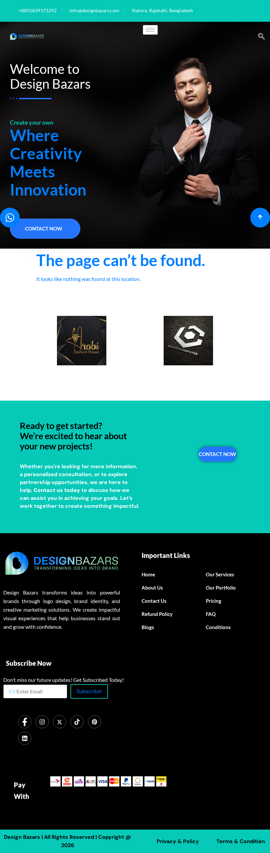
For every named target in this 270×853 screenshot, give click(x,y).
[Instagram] (42, 721)
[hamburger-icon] (150, 30)
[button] (261, 37)
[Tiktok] (77, 721)
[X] (59, 721)
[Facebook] (24, 721)
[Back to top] (260, 218)
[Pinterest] (94, 721)
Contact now (43, 228)
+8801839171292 (38, 11)
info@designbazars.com (94, 11)
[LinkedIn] (24, 738)
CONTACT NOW (217, 454)
